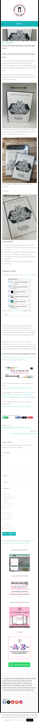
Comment (6, 454)
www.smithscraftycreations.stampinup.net (17, 388)
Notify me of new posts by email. (8, 526)
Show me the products (28, 275)
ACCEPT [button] (29, 720)
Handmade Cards (8, 43)
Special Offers (25, 397)
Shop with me (16, 311)
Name (5, 476)
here (23, 360)
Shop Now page (29, 392)
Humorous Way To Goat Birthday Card (24, 432)
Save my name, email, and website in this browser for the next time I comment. (9, 501)
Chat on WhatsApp (21, 664)
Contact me (21, 344)
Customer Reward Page (11, 395)
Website (6, 488)
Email (5, 482)
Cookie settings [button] (19, 720)
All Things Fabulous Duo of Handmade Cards (16, 427)
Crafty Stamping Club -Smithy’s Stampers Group (19, 357)
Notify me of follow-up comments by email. (8, 516)
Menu (21, 24)
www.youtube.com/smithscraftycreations (16, 406)
